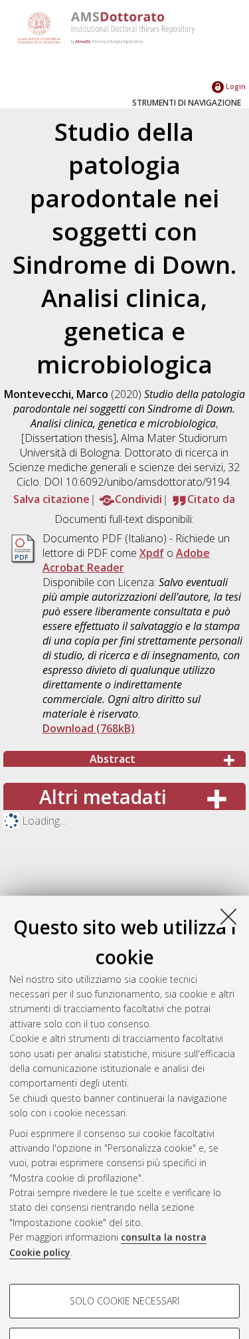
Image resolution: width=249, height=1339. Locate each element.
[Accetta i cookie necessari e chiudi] (228, 916)
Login (235, 86)
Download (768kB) (88, 728)
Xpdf (151, 553)
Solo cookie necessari (124, 1300)
